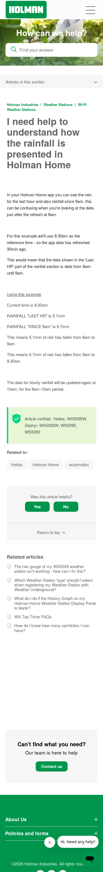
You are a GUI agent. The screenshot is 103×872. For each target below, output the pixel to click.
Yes (37, 507)
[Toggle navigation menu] (90, 9)
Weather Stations (58, 104)
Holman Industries (22, 104)
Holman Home (46, 464)
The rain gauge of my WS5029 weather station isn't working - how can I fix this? (49, 569)
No (66, 507)
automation (79, 464)
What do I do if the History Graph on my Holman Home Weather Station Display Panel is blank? (55, 603)
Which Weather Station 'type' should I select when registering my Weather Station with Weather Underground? (53, 585)
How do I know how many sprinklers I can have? (51, 628)
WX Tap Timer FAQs (33, 616)
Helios (17, 464)
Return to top (49, 532)
